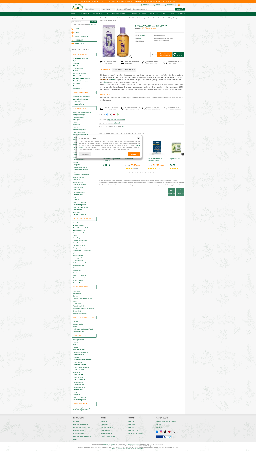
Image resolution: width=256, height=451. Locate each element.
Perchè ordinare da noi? (80, 424)
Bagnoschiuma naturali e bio (116, 120)
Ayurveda (76, 63)
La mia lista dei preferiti (135, 433)
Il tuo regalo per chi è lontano (82, 436)
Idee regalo (76, 291)
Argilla (75, 61)
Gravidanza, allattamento (81, 175)
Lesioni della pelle (78, 370)
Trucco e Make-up (78, 283)
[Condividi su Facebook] (107, 114)
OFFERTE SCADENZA (81, 36)
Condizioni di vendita (107, 427)
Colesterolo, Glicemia (79, 365)
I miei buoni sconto (134, 430)
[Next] (183, 154)
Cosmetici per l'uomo (79, 238)
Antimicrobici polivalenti (80, 352)
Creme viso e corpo (79, 245)
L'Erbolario (142, 35)
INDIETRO (171, 193)
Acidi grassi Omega (79, 114)
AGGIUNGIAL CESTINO (167, 54)
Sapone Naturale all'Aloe (177, 159)
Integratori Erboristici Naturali (82, 112)
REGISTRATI (170, 5)
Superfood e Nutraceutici (80, 207)
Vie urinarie (76, 212)
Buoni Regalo (77, 293)
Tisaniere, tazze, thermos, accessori (84, 308)
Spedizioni (104, 421)
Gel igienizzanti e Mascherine (82, 250)
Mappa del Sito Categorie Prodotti (121, 448)
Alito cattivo (76, 124)
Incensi (75, 301)
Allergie (75, 127)
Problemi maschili (78, 385)
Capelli (75, 235)
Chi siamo (76, 421)
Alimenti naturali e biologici (81, 96)
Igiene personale (78, 255)
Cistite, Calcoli (77, 362)
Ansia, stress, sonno (79, 132)
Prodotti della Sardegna (80, 81)
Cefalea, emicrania (78, 355)
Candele (75, 296)
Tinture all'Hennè (78, 280)
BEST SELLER (78, 40)
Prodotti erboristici (111, 18)
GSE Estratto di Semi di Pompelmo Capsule (155, 159)
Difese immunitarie (78, 160)
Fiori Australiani (78, 68)
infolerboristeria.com (132, 444)
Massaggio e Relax (79, 258)
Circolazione (77, 357)
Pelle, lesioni (76, 190)
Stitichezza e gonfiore (79, 205)
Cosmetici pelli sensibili (80, 240)
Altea (106, 82)
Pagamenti (104, 424)
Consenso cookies (78, 433)
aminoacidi (104, 80)
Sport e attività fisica (79, 202)
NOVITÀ (76, 29)
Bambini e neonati (78, 233)
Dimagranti (76, 165)
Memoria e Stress (78, 177)
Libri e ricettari (77, 101)
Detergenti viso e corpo (80, 248)
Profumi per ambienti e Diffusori (83, 329)
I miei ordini (131, 427)
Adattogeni (76, 119)
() (182, 5)
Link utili (75, 439)
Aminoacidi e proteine (79, 129)
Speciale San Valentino (80, 313)
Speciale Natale (77, 311)
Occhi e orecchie (78, 187)
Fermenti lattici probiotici (80, 170)
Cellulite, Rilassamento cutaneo (82, 360)
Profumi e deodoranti (79, 263)
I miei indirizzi (132, 424)
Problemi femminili (78, 382)
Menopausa (76, 180)
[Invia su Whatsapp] (118, 114)
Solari (74, 273)
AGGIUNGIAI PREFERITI (180, 54)
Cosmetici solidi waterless (81, 243)
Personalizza (85, 154)
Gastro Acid (129, 159)
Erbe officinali (77, 66)
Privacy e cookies (78, 430)
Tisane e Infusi (77, 88)
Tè (73, 86)
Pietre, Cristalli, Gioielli (79, 306)
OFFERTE (77, 32)
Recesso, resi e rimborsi (108, 436)
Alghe (74, 122)
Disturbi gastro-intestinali (81, 367)
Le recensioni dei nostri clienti (82, 427)
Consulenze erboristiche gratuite (166, 421)
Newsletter (159, 427)
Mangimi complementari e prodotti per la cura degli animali (83, 409)
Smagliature (76, 270)
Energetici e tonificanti (80, 167)
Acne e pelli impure (78, 117)
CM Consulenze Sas (108, 444)
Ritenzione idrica (78, 195)
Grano (113, 80)
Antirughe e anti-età (79, 230)
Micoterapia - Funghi (79, 73)
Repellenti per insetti (79, 265)
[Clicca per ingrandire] (115, 57)
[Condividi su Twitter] (111, 114)
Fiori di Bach (77, 71)
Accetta (133, 154)
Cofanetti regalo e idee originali (82, 298)
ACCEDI (158, 5)
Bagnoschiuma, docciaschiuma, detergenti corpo (163, 18)
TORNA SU (180, 193)
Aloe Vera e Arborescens (80, 58)
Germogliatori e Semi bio (80, 99)
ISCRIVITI (93, 22)
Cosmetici (76, 223)
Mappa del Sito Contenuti (137, 448)
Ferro (74, 172)
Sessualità (76, 200)
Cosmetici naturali (124, 18)
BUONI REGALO (79, 44)
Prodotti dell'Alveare (79, 104)
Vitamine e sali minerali (80, 215)
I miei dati (131, 421)
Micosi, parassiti (78, 182)
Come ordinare (105, 430)
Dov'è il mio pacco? (106, 433)
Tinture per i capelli (78, 278)
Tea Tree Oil (76, 83)
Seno (74, 197)
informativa (92, 24)
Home (101, 18)
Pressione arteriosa (79, 192)
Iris (140, 38)
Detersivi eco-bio (78, 324)
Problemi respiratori (79, 387)
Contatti (158, 424)
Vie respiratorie (77, 210)
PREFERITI (146, 5)
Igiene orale (76, 253)
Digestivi (75, 162)
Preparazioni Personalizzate (81, 78)
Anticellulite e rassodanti (80, 134)
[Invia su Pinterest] (114, 114)
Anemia (75, 347)
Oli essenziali (77, 76)
